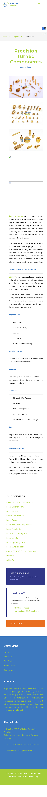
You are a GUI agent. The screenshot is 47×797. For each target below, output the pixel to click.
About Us (8, 656)
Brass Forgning (13, 511)
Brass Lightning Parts (15, 542)
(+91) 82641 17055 (31, 744)
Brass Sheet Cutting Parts (17, 533)
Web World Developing (28, 776)
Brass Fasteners (13, 520)
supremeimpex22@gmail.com (26, 611)
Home (6, 652)
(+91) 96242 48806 (21, 608)
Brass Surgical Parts (15, 547)
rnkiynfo (10, 555)
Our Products (9, 661)
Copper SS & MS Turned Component (22, 551)
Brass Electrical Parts (15, 507)
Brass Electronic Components (19, 524)
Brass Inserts (12, 538)
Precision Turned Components (19, 502)
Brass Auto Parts (13, 529)
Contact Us (8, 670)
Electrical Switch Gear (15, 515)
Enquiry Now (9, 665)
